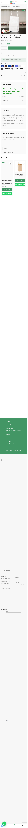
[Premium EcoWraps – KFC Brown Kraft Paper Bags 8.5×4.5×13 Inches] (7, 170)
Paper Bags (7, 6)
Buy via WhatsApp (7, 193)
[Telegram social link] (14, 56)
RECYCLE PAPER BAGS (5, 579)
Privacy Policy (18, 577)
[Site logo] (13, 2)
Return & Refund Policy (20, 585)
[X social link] (7, 56)
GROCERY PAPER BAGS (6, 586)
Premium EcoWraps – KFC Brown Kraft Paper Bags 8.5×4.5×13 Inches (7, 183)
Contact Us (17, 582)
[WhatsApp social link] (12, 56)
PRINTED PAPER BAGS (5, 581)
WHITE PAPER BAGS (5, 584)
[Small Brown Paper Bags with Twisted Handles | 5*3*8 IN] (20, 166)
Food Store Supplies (16, 6)
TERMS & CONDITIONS (19, 580)
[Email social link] (8, 56)
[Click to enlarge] (3, 31)
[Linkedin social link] (10, 56)
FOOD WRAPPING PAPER (6, 588)
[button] (4, 824)
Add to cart (17, 48)
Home (2, 6)
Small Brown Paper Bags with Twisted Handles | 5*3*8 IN (19, 174)
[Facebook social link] (5, 56)
